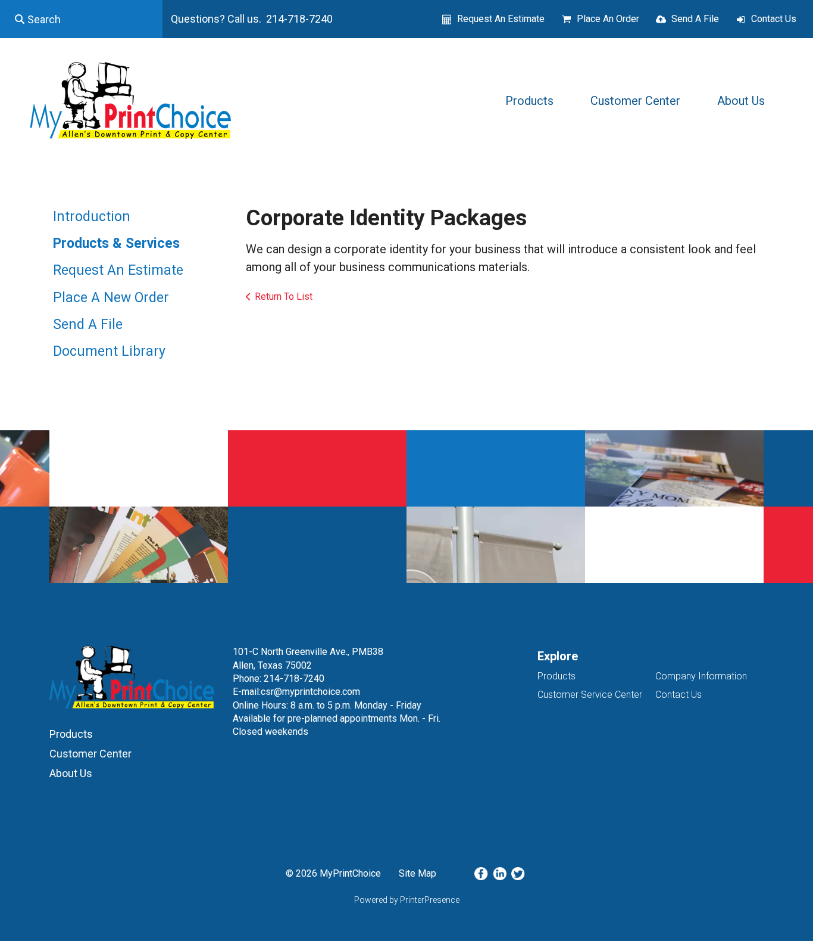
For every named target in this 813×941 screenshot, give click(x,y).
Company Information (701, 676)
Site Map (417, 873)
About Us (741, 101)
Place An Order (608, 18)
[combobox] (81, 19)
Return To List (283, 296)
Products (529, 101)
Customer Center (635, 101)
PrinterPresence (429, 900)
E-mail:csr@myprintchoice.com (296, 691)
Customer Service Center (589, 694)
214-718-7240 (294, 678)
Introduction (91, 217)
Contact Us (773, 18)
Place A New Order (111, 298)
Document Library (109, 351)
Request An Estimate (501, 18)
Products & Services (116, 243)
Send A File (695, 18)
